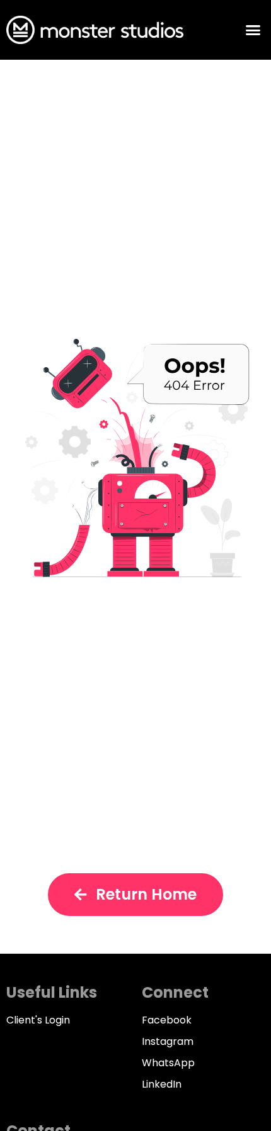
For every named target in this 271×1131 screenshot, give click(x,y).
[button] (253, 30)
